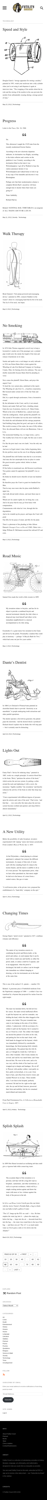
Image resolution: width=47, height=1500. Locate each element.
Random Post (14, 1293)
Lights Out (11, 750)
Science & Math (8, 1353)
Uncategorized (7, 1363)
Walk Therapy (13, 233)
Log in (5, 1413)
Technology (16, 104)
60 (33, 1259)
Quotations (6, 1348)
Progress (9, 120)
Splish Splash (13, 1125)
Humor (5, 1332)
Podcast (5, 1341)
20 (11, 1259)
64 (16, 1264)
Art (3, 1317)
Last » (17, 1270)
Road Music (12, 555)
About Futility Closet (9, 1434)
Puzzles (5, 1346)
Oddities (5, 1339)
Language (6, 1334)
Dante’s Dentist (14, 662)
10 (5, 1259)
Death (5, 1322)
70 (27, 1264)
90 (38, 1264)
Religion (5, 1351)
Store (4, 1441)
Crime (5, 1320)
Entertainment (7, 1324)
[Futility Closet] (23, 11)
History (14, 1109)
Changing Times (15, 912)
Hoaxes (5, 1329)
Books (5, 1439)
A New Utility (14, 831)
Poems (5, 1343)
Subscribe (8, 1400)
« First (23, 1254)
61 (38, 1259)
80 (33, 1264)
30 (16, 1259)
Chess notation (8, 1443)
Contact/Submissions (10, 1446)
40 (22, 1259)
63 (11, 1264)
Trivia (4, 1360)
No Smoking (12, 325)
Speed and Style (15, 29)
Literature (6, 1336)
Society (15, 217)
